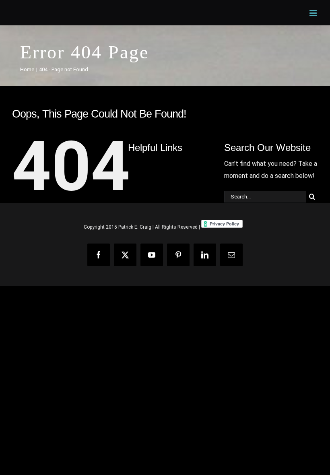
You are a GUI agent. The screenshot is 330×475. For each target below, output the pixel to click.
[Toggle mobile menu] (313, 13)
